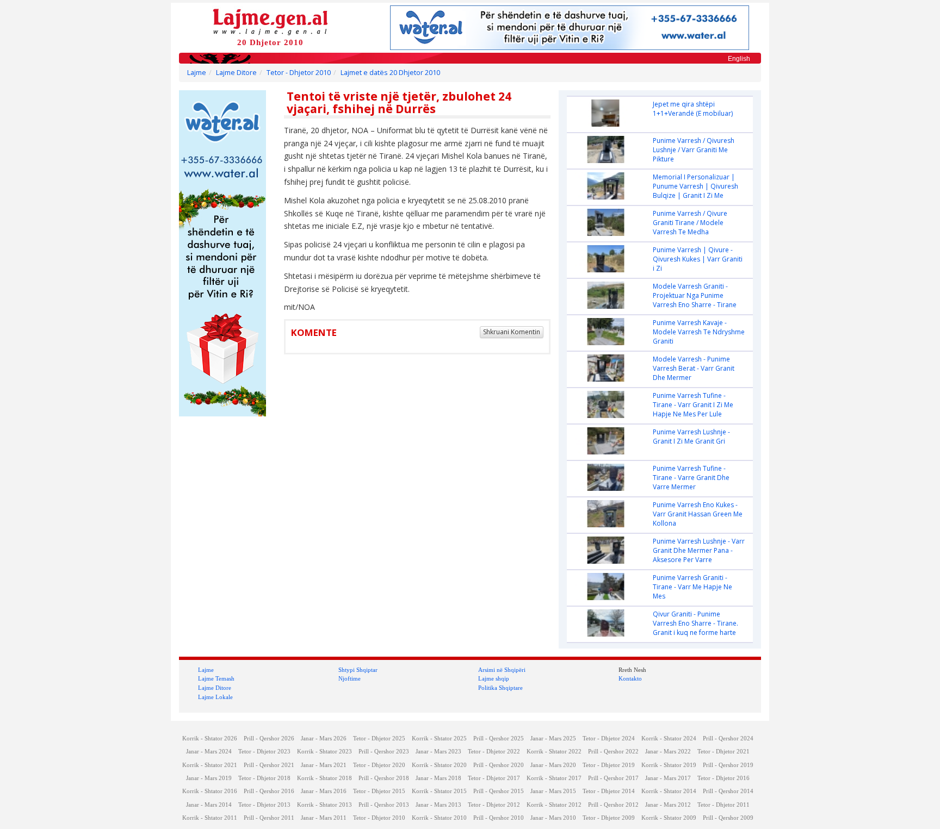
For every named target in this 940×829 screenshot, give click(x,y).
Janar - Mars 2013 (438, 805)
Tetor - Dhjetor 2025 (379, 738)
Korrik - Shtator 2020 (439, 765)
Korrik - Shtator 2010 (439, 818)
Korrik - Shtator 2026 (209, 738)
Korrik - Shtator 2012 (554, 805)
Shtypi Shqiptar (358, 669)
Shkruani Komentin (511, 331)
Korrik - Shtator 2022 (554, 752)
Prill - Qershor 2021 (269, 765)
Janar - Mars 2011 (324, 818)
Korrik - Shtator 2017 (554, 778)
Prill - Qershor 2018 (383, 778)
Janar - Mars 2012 (668, 805)
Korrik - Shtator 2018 (324, 778)
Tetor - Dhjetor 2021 (723, 752)
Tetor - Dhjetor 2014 (609, 791)
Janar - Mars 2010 (553, 818)
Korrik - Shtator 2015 (439, 791)
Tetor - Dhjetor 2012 (494, 805)
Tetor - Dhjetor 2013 (264, 805)
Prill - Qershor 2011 (269, 818)
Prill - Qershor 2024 (728, 738)
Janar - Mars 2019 (209, 778)
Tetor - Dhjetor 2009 (609, 818)
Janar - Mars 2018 (438, 778)
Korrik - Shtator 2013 (324, 805)
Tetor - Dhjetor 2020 (379, 765)
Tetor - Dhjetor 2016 (723, 778)
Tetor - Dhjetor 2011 (723, 805)
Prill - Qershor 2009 (728, 818)
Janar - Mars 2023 (438, 752)
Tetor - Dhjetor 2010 (299, 72)
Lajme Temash (216, 678)
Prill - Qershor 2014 (728, 791)
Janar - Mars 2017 (668, 778)
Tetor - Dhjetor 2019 (609, 765)
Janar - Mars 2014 (209, 805)
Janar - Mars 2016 (324, 791)
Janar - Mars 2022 (668, 752)
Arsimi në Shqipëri (501, 669)
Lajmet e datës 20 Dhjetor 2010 (390, 72)
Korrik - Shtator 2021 (209, 765)
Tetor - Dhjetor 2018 (264, 778)
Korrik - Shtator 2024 (668, 738)
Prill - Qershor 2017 (613, 778)
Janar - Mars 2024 (209, 752)
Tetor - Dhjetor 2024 (609, 738)
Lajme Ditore (236, 72)
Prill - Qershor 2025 (498, 738)
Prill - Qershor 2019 (728, 765)
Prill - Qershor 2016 (269, 791)
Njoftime (349, 678)
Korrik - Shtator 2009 (668, 818)
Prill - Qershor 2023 (383, 752)
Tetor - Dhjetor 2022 (494, 752)
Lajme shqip (493, 678)
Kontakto (630, 678)
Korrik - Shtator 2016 (209, 791)
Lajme (196, 72)
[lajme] (270, 21)
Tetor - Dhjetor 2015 (379, 791)
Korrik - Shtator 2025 (439, 738)
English (739, 59)
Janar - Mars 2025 (553, 738)
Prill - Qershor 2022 (613, 752)
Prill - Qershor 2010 (498, 818)
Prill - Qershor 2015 (498, 791)
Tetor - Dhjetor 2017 (494, 778)
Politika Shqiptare (500, 687)
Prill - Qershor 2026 (269, 738)
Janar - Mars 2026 (324, 738)
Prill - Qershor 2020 (498, 765)
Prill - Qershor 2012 (613, 805)
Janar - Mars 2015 (553, 791)
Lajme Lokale (215, 697)
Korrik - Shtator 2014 (668, 791)
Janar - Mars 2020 (553, 765)
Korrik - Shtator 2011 (209, 818)
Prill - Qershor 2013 (383, 805)
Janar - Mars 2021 (324, 765)
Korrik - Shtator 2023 (324, 752)
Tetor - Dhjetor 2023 (264, 752)
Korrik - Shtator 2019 (668, 765)
